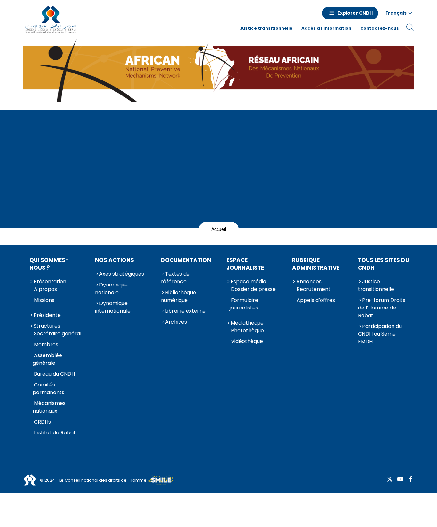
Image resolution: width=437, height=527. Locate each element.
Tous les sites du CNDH (383, 263)
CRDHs (42, 421)
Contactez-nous (379, 28)
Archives (176, 321)
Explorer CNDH (355, 13)
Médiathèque (247, 322)
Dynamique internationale (113, 307)
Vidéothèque (247, 341)
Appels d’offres (316, 300)
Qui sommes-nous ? (48, 263)
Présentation (50, 281)
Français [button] (396, 13)
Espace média (248, 281)
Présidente (47, 315)
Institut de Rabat (55, 432)
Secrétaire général (57, 333)
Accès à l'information (326, 28)
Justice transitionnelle (266, 28)
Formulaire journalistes (244, 303)
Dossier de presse (253, 289)
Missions (44, 300)
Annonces (309, 281)
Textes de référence (175, 277)
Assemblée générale (47, 359)
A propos (45, 289)
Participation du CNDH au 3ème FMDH (380, 334)
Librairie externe (185, 311)
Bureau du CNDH (54, 374)
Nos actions (114, 260)
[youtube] (400, 479)
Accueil (218, 229)
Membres (46, 344)
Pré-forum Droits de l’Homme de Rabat (381, 307)
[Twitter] (390, 479)
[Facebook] (411, 479)
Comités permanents (48, 388)
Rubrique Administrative (315, 263)
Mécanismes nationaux (49, 407)
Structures (47, 326)
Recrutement (313, 289)
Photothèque (247, 330)
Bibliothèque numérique (178, 296)
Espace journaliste (245, 263)
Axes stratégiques (121, 274)
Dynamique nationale (111, 288)
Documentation (186, 260)
